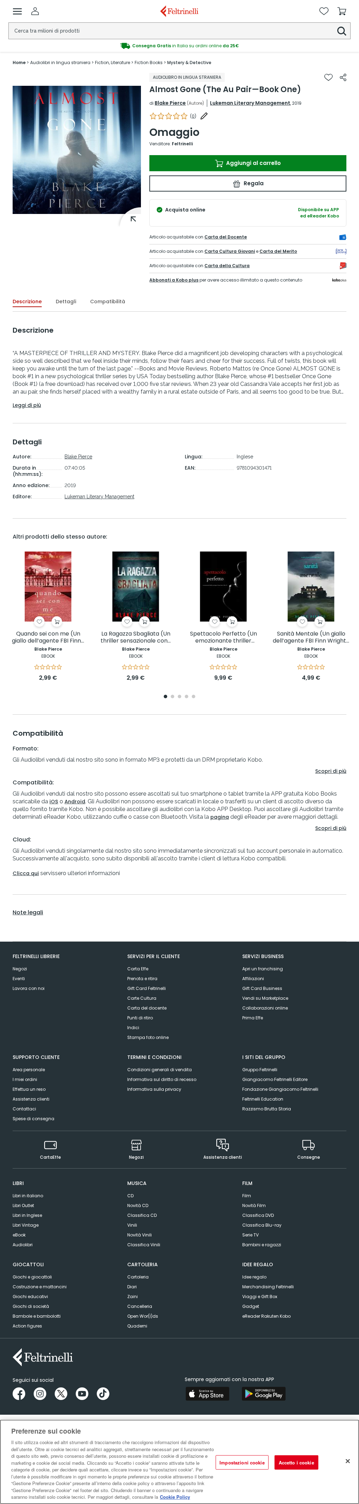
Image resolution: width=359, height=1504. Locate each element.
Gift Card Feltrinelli (146, 988)
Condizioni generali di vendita (159, 1070)
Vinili (132, 1225)
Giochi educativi (30, 1296)
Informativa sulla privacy (154, 1089)
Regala (253, 183)
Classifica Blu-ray (262, 1225)
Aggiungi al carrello (253, 163)
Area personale (29, 1070)
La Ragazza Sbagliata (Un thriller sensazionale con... (136, 637)
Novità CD (137, 1205)
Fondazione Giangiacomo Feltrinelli (280, 1089)
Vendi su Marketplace (265, 998)
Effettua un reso (29, 1089)
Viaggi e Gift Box (259, 1296)
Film (246, 1196)
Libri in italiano (28, 1196)
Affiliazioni (253, 979)
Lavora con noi (29, 988)
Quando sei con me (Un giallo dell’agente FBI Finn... (48, 637)
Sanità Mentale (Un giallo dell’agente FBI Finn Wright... (311, 637)
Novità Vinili (139, 1235)
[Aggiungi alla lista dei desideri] (328, 77)
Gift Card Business (262, 988)
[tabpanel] (48, 617)
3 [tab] (179, 697)
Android (75, 801)
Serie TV (250, 1235)
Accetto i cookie (296, 1462)
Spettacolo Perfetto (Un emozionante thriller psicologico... (223, 637)
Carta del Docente (225, 237)
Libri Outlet (23, 1205)
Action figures (27, 1326)
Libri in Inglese (27, 1215)
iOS (53, 801)
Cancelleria (139, 1306)
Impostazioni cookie (241, 1462)
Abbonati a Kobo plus (173, 280)
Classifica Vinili (143, 1245)
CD (130, 1196)
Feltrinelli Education (262, 1099)
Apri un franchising (262, 969)
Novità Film (254, 1205)
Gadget (250, 1306)
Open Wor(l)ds (142, 1316)
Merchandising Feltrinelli (268, 1287)
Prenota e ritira (142, 979)
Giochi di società (31, 1306)
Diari (132, 1287)
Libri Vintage (26, 1225)
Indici (133, 1028)
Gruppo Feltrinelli (259, 1070)
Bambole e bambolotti (37, 1316)
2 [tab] (172, 697)
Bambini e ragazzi (261, 1245)
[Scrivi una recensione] (204, 116)
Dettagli (66, 301)
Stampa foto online (148, 1037)
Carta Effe (137, 969)
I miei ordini (25, 1079)
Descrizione (27, 301)
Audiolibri (23, 1245)
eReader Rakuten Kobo (266, 1316)
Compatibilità (107, 301)
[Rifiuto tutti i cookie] (347, 1461)
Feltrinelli (182, 144)
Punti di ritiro (140, 1018)
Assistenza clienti (31, 1099)
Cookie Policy (175, 1496)
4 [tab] (186, 697)
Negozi (20, 969)
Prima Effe (252, 1018)
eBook (19, 1235)
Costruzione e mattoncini (40, 1287)
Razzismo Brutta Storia (266, 1109)
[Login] (35, 11)
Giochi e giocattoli (32, 1277)
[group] (179, 46)
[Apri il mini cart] (342, 11)
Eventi (19, 979)
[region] (179, 1462)
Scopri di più (330, 771)
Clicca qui (26, 873)
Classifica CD (142, 1215)
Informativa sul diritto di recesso (161, 1079)
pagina (219, 816)
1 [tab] (165, 697)
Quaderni (137, 1326)
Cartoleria (138, 1277)
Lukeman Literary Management (250, 102)
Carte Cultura (141, 998)
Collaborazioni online (265, 1008)
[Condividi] (343, 77)
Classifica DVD (258, 1215)
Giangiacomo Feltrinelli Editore (274, 1079)
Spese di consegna (33, 1119)
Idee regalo (254, 1277)
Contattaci (24, 1109)
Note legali (28, 912)
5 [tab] (193, 697)
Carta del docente (147, 1008)
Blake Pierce (170, 102)
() (193, 116)
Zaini (132, 1296)
